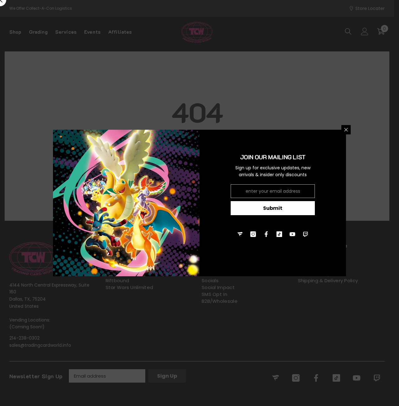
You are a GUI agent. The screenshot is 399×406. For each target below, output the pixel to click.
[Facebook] (266, 234)
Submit (272, 208)
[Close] (346, 129)
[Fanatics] (240, 234)
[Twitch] (305, 234)
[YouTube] (292, 234)
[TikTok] (279, 234)
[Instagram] (253, 234)
